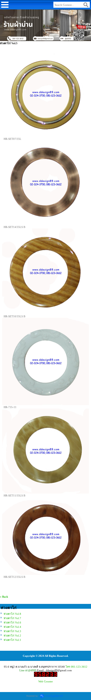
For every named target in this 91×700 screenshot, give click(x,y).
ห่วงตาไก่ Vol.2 (12, 635)
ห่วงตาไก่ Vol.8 (12, 613)
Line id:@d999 (27, 670)
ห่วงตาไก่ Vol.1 (12, 639)
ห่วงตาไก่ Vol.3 (12, 631)
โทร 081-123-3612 (76, 666)
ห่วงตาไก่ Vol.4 (12, 626)
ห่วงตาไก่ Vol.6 (12, 622)
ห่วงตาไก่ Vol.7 (12, 618)
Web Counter (45, 681)
